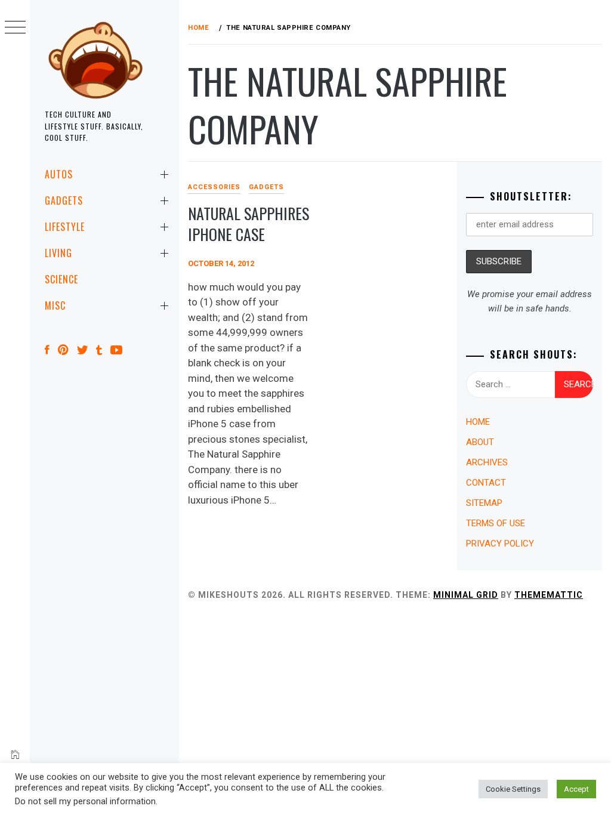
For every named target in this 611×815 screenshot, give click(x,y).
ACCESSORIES (214, 187)
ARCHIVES (487, 462)
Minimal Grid (465, 595)
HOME (478, 421)
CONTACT (486, 482)
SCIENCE (61, 279)
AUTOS (59, 174)
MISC (55, 305)
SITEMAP (484, 503)
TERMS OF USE (495, 523)
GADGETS (64, 200)
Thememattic (548, 595)
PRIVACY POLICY (500, 543)
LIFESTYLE (65, 227)
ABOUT (480, 442)
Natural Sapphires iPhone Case (248, 224)
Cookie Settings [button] (513, 789)
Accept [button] (576, 789)
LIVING (58, 253)
